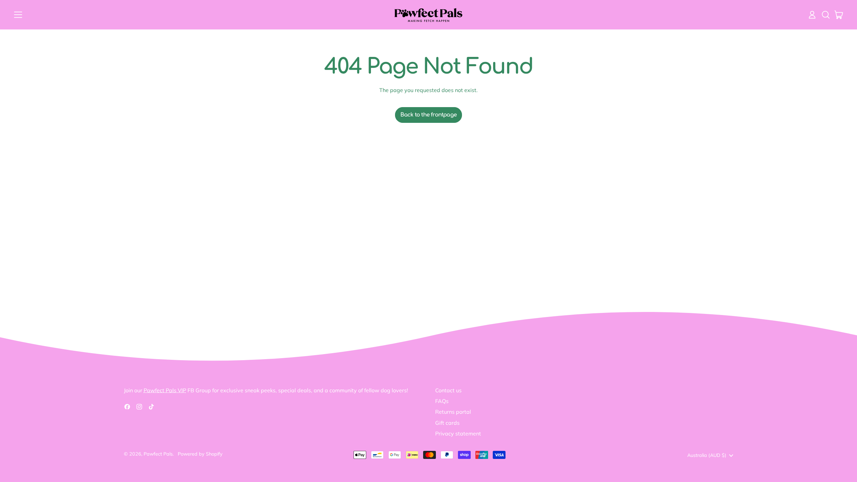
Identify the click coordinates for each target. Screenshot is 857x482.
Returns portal (453, 411)
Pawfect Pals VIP (165, 390)
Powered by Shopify (200, 454)
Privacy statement (458, 433)
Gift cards (447, 422)
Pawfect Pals (158, 454)
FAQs (442, 401)
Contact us (448, 390)
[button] (825, 14)
